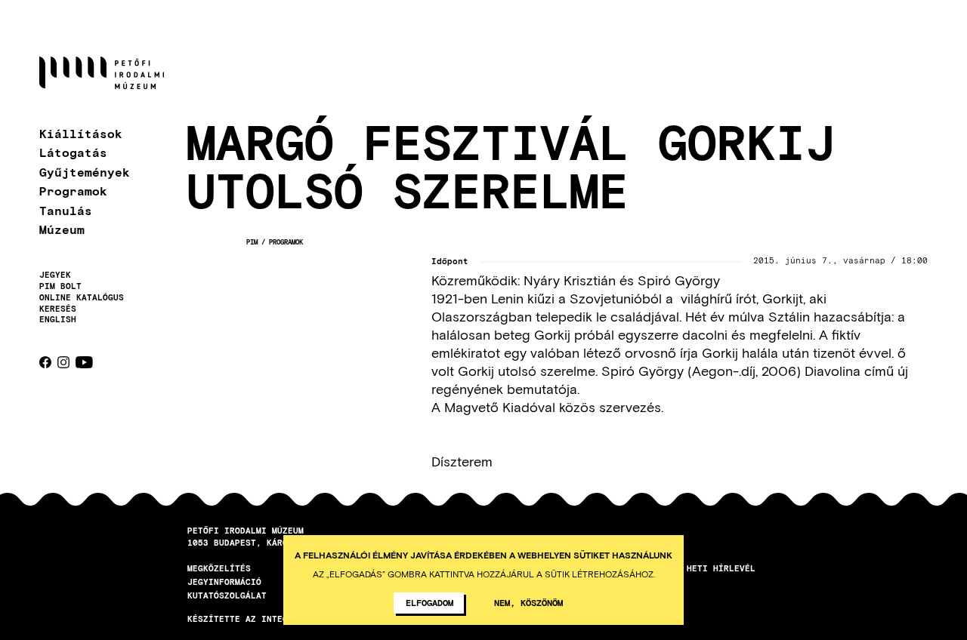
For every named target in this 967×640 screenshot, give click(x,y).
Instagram (63, 362)
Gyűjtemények (84, 172)
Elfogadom (429, 602)
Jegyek (55, 274)
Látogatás (73, 152)
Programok (73, 190)
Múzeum (62, 229)
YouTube (84, 362)
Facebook (45, 362)
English (57, 319)
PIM (252, 242)
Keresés (57, 308)
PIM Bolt (60, 286)
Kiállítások (80, 133)
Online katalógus (81, 297)
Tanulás (65, 210)
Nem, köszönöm (528, 602)
